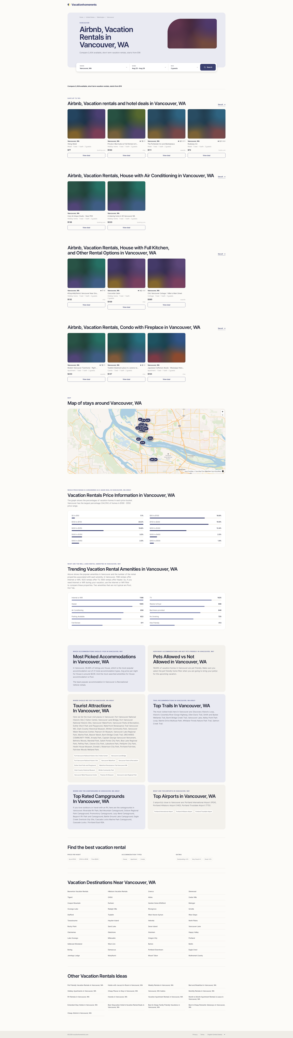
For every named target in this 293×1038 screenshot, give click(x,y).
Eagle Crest (193, 950)
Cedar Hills (193, 897)
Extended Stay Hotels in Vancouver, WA (83, 1005)
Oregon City (152, 938)
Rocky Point (72, 926)
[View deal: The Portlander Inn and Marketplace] (166, 124)
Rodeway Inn (192, 144)
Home (81, 17)
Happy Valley (194, 932)
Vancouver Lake (195, 926)
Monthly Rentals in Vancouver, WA (201, 991)
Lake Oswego (73, 938)
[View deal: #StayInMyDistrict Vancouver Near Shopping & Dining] (86, 273)
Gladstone (112, 932)
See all (221, 104)
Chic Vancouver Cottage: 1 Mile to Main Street (165, 293)
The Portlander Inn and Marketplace (161, 144)
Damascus (112, 950)
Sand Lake (112, 926)
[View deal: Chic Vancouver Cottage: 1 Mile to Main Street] (166, 273)
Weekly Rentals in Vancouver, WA (160, 985)
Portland (192, 938)
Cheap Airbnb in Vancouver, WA (80, 1013)
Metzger (192, 903)
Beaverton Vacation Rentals (78, 891)
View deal (86, 155)
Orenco (151, 891)
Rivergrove (152, 909)
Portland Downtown (155, 950)
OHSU (110, 897)
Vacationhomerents (84, 4)
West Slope (193, 915)
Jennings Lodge (74, 955)
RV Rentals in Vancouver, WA (78, 997)
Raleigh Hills (112, 909)
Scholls (191, 909)
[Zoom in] (222, 411)
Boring (70, 950)
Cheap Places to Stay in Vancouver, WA (123, 991)
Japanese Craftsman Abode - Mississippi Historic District (169, 368)
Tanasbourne (72, 921)
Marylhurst (112, 955)
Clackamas (72, 932)
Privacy (195, 1034)
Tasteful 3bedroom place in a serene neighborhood (127, 368)
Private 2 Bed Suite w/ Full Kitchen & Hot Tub (124, 144)
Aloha (150, 897)
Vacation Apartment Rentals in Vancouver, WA (165, 997)
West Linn (111, 944)
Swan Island (152, 926)
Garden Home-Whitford (157, 903)
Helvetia (151, 921)
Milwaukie (111, 938)
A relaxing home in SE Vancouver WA (121, 216)
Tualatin (111, 915)
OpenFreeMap (189, 471)
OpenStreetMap (216, 471)
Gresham (151, 932)
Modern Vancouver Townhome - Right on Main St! (86, 368)
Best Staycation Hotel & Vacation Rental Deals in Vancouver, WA (126, 1006)
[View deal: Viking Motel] (86, 124)
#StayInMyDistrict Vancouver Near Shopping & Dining (88, 293)
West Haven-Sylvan (155, 915)
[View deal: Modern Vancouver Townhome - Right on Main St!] (86, 347)
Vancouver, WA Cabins (156, 991)
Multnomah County (196, 955)
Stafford (71, 915)
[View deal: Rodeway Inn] (206, 124)
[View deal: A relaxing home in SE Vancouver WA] (126, 196)
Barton (150, 944)
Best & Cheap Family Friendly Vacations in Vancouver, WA (164, 1006)
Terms (202, 1034)
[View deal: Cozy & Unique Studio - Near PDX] (86, 196)
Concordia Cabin (114, 293)
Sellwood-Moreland (75, 944)
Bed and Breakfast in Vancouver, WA (202, 985)
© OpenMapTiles (199, 471)
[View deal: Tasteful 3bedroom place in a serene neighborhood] (126, 347)
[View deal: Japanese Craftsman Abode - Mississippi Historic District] (166, 347)
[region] (146, 441)
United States (90, 17)
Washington (100, 17)
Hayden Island (113, 921)
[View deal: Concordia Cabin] (126, 273)
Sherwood (192, 891)
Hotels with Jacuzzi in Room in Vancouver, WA (125, 985)
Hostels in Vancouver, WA (117, 997)
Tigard (70, 897)
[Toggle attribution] (222, 471)
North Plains (193, 921)
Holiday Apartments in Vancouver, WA (82, 991)
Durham (111, 903)
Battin (191, 944)
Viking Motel (72, 144)
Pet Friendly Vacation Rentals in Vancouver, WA (85, 985)
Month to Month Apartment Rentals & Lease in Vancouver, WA (206, 998)
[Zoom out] (222, 415)
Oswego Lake (73, 909)
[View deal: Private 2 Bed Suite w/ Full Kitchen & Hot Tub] (126, 124)
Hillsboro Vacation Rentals (118, 891)
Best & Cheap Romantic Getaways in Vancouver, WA (207, 1006)
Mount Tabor (153, 955)
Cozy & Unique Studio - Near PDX (80, 216)
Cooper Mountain (74, 903)
